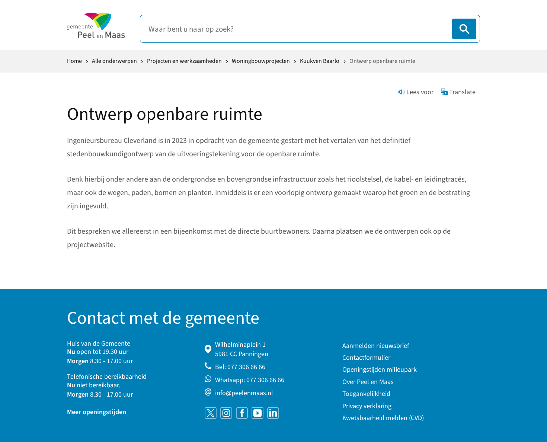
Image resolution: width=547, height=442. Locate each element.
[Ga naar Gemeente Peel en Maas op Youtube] (257, 413)
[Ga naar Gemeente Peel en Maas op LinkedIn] (273, 413)
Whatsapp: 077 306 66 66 (249, 380)
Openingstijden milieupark (379, 369)
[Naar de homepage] (96, 25)
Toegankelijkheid (366, 393)
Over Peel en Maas (368, 382)
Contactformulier (366, 357)
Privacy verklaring (366, 406)
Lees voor (420, 92)
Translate (462, 92)
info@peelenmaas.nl (244, 393)
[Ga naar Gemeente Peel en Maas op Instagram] (226, 413)
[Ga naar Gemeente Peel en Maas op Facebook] (242, 413)
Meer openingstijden (96, 412)
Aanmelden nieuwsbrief (375, 345)
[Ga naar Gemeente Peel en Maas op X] (211, 413)
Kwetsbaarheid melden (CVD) (383, 418)
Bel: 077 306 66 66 (240, 367)
